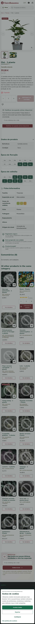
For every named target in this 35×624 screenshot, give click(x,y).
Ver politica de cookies (9, 621)
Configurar (17, 617)
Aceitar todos (17, 607)
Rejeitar (17, 612)
